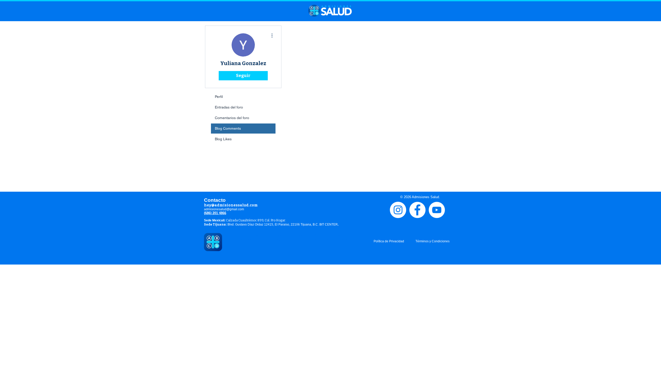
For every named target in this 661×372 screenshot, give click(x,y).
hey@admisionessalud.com (231, 205)
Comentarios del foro (232, 118)
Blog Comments (228, 128)
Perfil (219, 97)
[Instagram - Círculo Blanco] (398, 210)
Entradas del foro (229, 107)
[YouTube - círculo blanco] (437, 210)
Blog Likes (223, 139)
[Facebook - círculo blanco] (417, 210)
